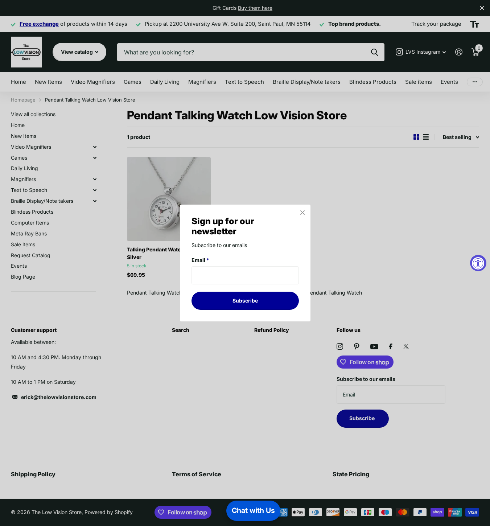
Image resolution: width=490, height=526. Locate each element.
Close (302, 213)
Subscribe (245, 300)
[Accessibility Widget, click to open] (478, 263)
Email (200, 260)
